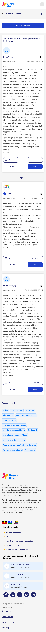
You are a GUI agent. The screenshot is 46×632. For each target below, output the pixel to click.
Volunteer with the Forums (17, 549)
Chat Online (17, 574)
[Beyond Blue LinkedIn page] (33, 595)
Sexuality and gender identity (14, 430)
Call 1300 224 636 (20, 564)
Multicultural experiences (26, 415)
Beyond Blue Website (12, 476)
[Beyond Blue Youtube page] (12, 595)
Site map (5, 628)
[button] (6, 159)
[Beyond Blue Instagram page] (19, 595)
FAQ (7, 537)
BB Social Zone (17, 410)
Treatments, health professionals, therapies (19, 445)
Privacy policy (8, 622)
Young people (30, 450)
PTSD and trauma (9, 420)
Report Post (11, 166)
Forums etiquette (13, 545)
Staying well (32, 430)
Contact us (6, 611)
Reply (35, 166)
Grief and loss (8, 415)
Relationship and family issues (14, 425)
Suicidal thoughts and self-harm (15, 435)
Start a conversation (23, 25)
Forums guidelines (13, 532)
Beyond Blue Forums (9, 4)
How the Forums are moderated (19, 541)
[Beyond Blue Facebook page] (6, 595)
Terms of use (7, 617)
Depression (30, 410)
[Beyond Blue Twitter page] (26, 595)
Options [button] (42, 13)
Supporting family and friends (14, 440)
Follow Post (35, 160)
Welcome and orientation (12, 450)
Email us (16, 584)
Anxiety (5, 410)
